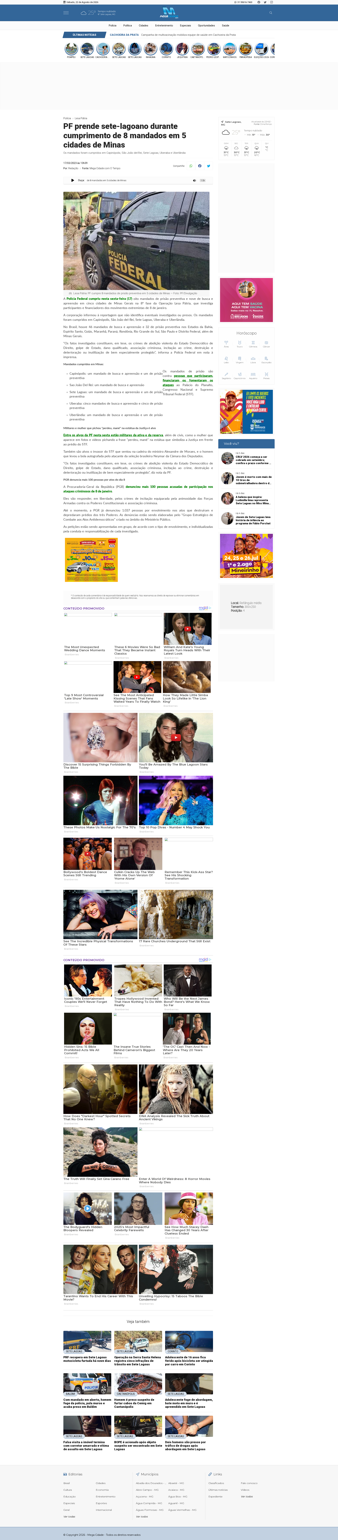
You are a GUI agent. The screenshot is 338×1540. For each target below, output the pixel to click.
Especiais (185, 25)
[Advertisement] (246, 218)
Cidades (143, 25)
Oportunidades (206, 25)
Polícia (112, 25)
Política (127, 25)
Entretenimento (164, 25)
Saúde (225, 25)
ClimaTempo (266, 124)
